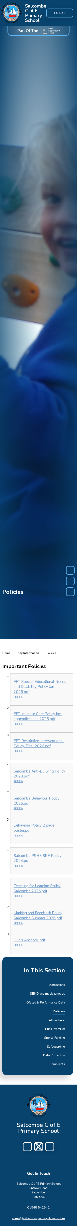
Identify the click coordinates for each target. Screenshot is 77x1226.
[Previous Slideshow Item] (70, 570)
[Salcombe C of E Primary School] (11, 13)
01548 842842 (38, 1207)
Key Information (28, 653)
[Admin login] (49, 1146)
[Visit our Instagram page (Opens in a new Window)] (38, 1146)
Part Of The (27, 30)
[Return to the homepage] (38, 1105)
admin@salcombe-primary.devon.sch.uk (38, 1218)
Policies (51, 653)
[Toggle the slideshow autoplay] (70, 581)
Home (6, 653)
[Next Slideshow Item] (70, 591)
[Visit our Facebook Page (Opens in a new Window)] (27, 1146)
